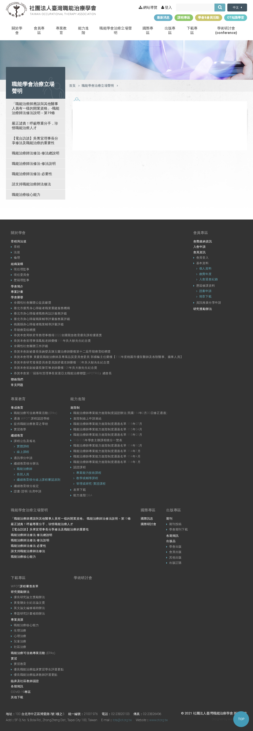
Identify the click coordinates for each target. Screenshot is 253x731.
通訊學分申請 (23, 458)
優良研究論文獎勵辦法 (29, 597)
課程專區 (183, 17)
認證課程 (79, 467)
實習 (14, 658)
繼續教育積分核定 (26, 486)
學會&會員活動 (208, 17)
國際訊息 (147, 518)
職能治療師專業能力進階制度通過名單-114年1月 (107, 462)
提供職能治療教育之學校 (31, 424)
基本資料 (202, 263)
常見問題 (17, 385)
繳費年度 (205, 274)
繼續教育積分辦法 (26, 463)
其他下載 (17, 697)
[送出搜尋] (219, 7)
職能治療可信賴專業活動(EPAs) (35, 413)
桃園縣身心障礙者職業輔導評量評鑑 (39, 324)
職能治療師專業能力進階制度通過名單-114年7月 (107, 451)
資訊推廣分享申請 (208, 302)
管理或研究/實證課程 (91, 483)
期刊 (169, 518)
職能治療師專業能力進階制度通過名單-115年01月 (107, 434)
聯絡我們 (17, 379)
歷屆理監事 (21, 280)
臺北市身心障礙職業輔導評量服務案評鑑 (42, 319)
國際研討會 (148, 524)
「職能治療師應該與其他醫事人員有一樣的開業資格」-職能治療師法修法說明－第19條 (35, 108)
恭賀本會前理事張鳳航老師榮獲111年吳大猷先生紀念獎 (52, 341)
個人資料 (205, 268)
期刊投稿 (175, 524)
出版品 (171, 541)
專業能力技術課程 (88, 473)
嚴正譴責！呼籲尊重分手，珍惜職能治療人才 (35, 125)
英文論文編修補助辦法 (29, 608)
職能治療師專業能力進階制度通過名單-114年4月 (107, 456)
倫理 (17, 257)
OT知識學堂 (235, 17)
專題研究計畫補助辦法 (29, 613)
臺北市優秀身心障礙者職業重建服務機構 (42, 308)
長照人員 (23, 474)
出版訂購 (175, 563)
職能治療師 (24, 469)
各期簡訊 (172, 536)
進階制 (75, 407)
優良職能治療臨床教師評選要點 (36, 675)
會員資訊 (199, 252)
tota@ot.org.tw (122, 720)
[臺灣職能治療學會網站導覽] (51, 10)
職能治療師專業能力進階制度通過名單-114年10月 (107, 445)
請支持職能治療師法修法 (31, 184)
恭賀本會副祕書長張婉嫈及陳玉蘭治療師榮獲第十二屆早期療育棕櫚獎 (62, 351)
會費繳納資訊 (202, 241)
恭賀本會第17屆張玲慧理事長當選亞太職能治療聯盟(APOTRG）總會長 (63, 373)
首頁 (72, 85)
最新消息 (163, 17)
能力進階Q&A (82, 495)
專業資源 (17, 619)
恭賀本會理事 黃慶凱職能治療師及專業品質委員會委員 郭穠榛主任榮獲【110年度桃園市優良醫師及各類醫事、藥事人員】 (98, 357)
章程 (17, 247)
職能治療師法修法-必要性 (32, 174)
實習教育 (20, 664)
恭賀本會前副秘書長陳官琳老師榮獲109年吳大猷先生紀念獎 (55, 368)
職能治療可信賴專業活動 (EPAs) (33, 653)
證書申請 (205, 291)
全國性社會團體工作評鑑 (31, 346)
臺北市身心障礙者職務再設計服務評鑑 (40, 313)
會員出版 (175, 552)
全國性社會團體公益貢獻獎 (32, 302)
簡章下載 (205, 296)
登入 (168, 7)
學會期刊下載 (178, 529)
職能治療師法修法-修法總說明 (35, 153)
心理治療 (20, 636)
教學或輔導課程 (87, 478)
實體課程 (23, 446)
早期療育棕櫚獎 (25, 330)
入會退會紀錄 (208, 279)
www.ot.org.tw (158, 720)
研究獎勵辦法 (202, 309)
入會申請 (199, 247)
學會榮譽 (17, 297)
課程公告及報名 (25, 441)
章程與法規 (18, 241)
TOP (241, 719)
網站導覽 (149, 7)
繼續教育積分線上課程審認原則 (38, 479)
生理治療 (20, 630)
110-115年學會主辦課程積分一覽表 (97, 440)
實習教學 (20, 429)
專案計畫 (17, 292)
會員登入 (202, 257)
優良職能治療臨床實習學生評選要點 (39, 669)
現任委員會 (21, 275)
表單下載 (79, 490)
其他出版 (175, 557)
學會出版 (175, 546)
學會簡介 (17, 286)
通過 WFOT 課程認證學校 (32, 418)
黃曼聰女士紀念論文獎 (29, 602)
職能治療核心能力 (26, 194)
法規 (17, 252)
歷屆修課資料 (205, 285)
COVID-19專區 (21, 692)
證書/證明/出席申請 (28, 491)
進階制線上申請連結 (87, 418)
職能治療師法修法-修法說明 (34, 163)
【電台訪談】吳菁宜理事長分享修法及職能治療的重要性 (35, 140)
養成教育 (17, 407)
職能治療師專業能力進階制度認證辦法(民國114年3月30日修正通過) (120, 413)
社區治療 (20, 647)
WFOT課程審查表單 (25, 586)
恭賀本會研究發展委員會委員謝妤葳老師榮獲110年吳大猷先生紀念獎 (62, 362)
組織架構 (17, 264)
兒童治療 (20, 641)
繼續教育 (17, 435)
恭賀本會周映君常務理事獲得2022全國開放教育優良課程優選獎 (58, 335)
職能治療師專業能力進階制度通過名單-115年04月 (107, 429)
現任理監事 (21, 269)
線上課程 (23, 452)
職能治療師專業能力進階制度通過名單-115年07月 (107, 424)
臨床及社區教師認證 (25, 681)
